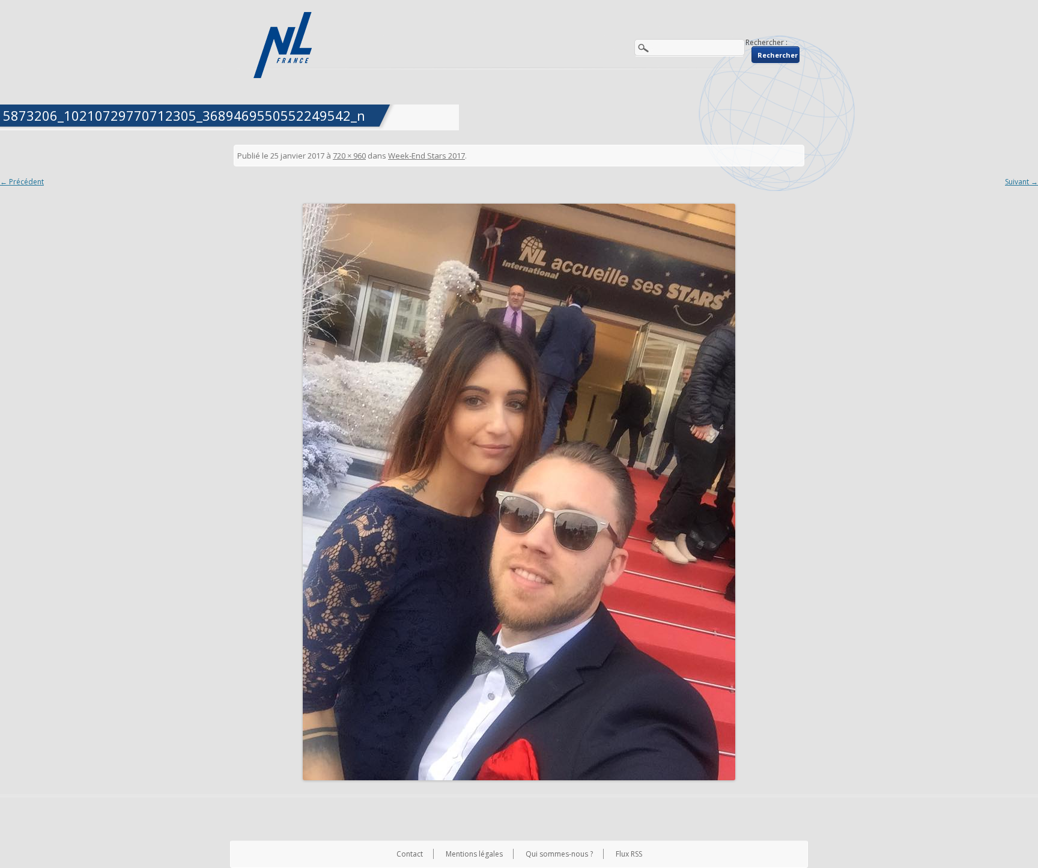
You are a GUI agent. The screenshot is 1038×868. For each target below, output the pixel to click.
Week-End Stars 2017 (426, 155)
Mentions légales (474, 854)
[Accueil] (284, 45)
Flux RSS (629, 854)
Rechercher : (766, 42)
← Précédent (22, 182)
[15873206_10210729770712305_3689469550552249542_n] (519, 492)
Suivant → (1021, 182)
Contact (409, 854)
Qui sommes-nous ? (559, 854)
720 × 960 (349, 155)
